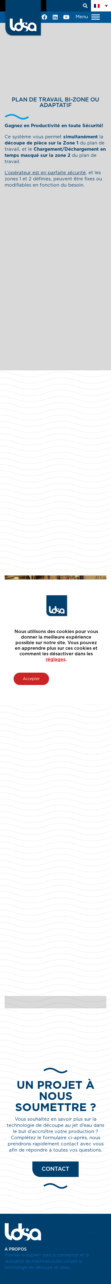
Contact (55, 1169)
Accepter (31, 679)
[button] (101, 5)
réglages (55, 659)
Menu (82, 17)
